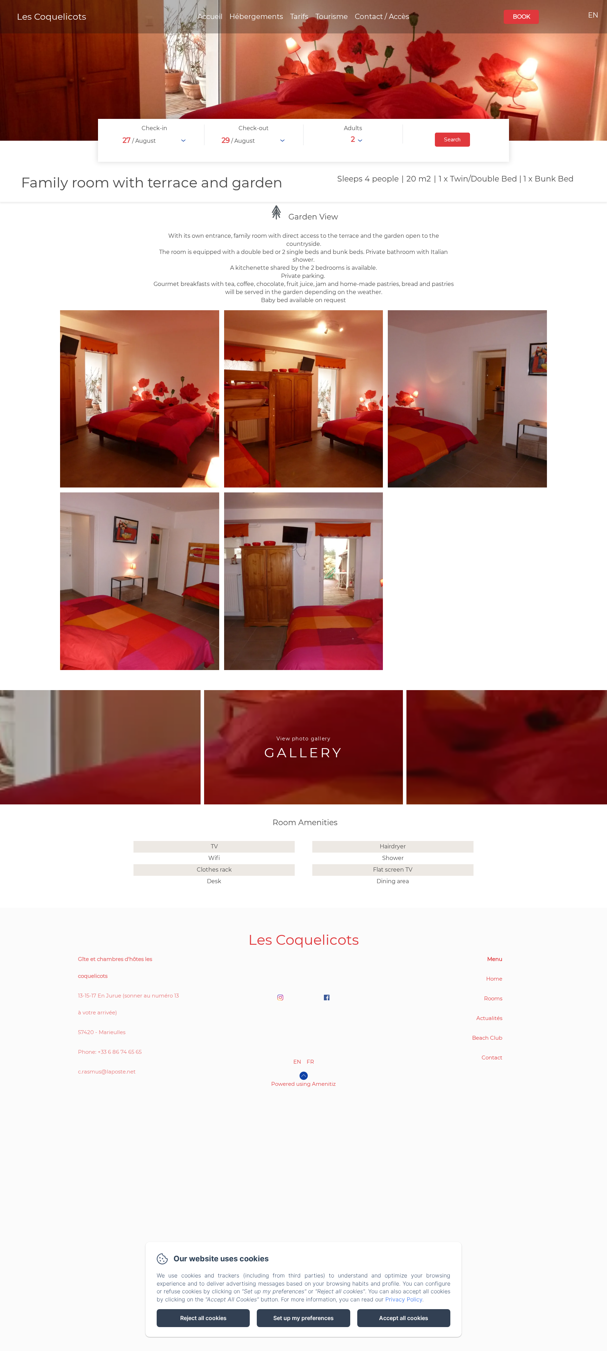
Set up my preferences (303, 1317)
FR (310, 1061)
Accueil (209, 16)
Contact (492, 1057)
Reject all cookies (203, 1317)
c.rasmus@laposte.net (107, 1071)
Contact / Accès (382, 16)
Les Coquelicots (51, 16)
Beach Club (487, 1037)
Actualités (489, 1018)
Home (494, 978)
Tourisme (331, 16)
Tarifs (299, 16)
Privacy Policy (403, 1299)
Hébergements (256, 16)
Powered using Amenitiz (303, 1084)
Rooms (493, 998)
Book (521, 16)
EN (297, 1061)
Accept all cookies (403, 1317)
